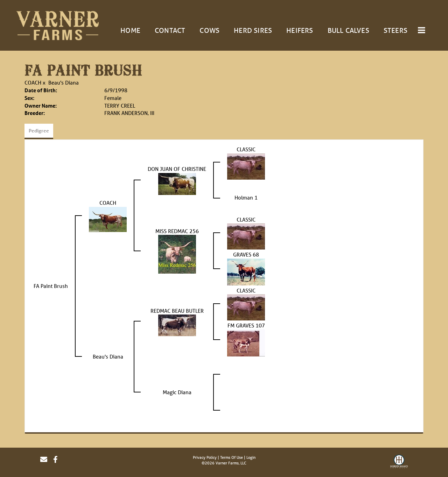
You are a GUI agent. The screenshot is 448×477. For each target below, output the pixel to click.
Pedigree (39, 130)
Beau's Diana (63, 82)
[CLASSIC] (246, 165)
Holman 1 (246, 197)
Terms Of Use (231, 457)
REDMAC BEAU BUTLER (177, 310)
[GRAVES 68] (246, 271)
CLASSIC (246, 149)
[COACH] (108, 218)
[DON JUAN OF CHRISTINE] (177, 183)
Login (250, 457)
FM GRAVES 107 (246, 325)
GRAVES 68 (246, 254)
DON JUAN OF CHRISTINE (177, 168)
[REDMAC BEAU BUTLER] (177, 324)
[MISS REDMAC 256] (177, 253)
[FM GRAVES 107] (246, 342)
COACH (32, 82)
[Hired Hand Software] (399, 462)
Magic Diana (177, 392)
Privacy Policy (205, 457)
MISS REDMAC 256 (177, 230)
